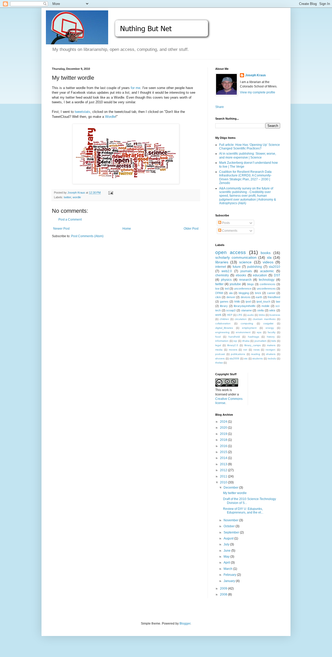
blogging (244, 293)
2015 (224, 452)
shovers (220, 358)
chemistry (222, 275)
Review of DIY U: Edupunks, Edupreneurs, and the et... (243, 510)
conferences (267, 284)
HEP (229, 314)
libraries (221, 262)
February (230, 575)
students (257, 358)
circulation (241, 319)
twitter (67, 197)
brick (258, 293)
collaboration (223, 323)
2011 (224, 476)
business (274, 314)
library (224, 305)
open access (230, 252)
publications (238, 354)
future (237, 267)
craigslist (268, 323)
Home (126, 228)
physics (226, 280)
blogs (250, 284)
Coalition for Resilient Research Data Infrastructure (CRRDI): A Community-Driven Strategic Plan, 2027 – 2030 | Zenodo (245, 177)
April (227, 562)
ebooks (241, 275)
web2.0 (227, 271)
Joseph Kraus (255, 75)
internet (220, 267)
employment (249, 327)
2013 (224, 464)
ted (227, 288)
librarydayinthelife (244, 305)
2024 (224, 421)
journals (246, 271)
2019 (224, 434)
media (219, 349)
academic (267, 271)
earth (259, 297)
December (231, 487)
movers (233, 349)
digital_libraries (224, 327)
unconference (242, 288)
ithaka (246, 340)
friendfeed (274, 297)
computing (247, 323)
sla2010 (274, 267)
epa (259, 332)
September (232, 532)
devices (246, 297)
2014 (224, 458)
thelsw (219, 362)
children (224, 319)
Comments (229, 230)
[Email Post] (110, 192)
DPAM (219, 293)
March (228, 569)
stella (260, 310)
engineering (222, 332)
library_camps (252, 345)
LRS (239, 314)
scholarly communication (236, 257)
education (260, 275)
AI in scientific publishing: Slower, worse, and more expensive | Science (247, 155)
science (245, 262)
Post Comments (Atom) (87, 236)
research (245, 280)
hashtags (253, 336)
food (218, 336)
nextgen (270, 349)
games (224, 301)
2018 (224, 440)
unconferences (266, 288)
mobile (265, 305)
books (266, 253)
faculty (271, 332)
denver (230, 297)
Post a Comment (70, 219)
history (271, 336)
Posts (225, 223)
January (230, 581)
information (222, 340)
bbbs (262, 314)
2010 (224, 482)
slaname (246, 310)
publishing (254, 267)
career (271, 293)
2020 (224, 427)
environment (243, 332)
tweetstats (82, 112)
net (245, 349)
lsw (217, 288)
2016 (224, 446)
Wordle (110, 117)
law (278, 301)
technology (266, 280)
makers (271, 345)
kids (273, 340)
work (218, 314)
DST (277, 275)
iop (235, 340)
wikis (272, 310)
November (231, 520)
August (229, 538)
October (230, 526)
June (227, 550)
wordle (77, 197)
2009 (224, 588)
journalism (260, 340)
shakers (270, 354)
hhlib (237, 301)
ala (231, 293)
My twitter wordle (235, 493)
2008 (224, 594)
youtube (235, 284)
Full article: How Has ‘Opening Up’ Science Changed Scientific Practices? (249, 146)
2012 (224, 470)
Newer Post (61, 228)
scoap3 (231, 310)
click (218, 297)
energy (270, 327)
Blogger (184, 623)
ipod (248, 301)
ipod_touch (263, 301)
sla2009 (234, 358)
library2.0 (232, 345)
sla (269, 257)
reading (255, 354)
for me (135, 88)
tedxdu (272, 358)
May (227, 556)
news (256, 349)
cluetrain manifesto (264, 319)
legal (218, 345)
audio (250, 314)
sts (245, 358)
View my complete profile (257, 92)
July (227, 544)
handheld (234, 336)
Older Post (191, 228)
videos (268, 262)
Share (219, 107)
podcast (220, 354)
